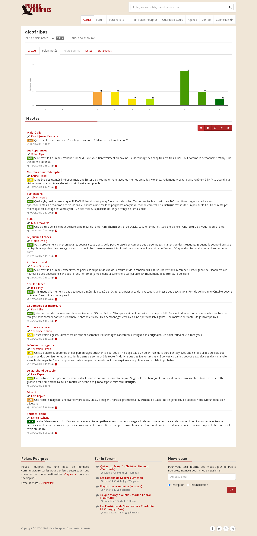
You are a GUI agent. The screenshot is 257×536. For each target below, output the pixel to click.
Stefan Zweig (39, 241)
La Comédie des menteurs (44, 305)
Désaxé (31, 392)
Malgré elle (34, 132)
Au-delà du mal (37, 262)
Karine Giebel (39, 176)
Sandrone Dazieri (41, 331)
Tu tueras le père (38, 327)
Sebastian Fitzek (41, 349)
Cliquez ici (70, 474)
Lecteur (32, 50)
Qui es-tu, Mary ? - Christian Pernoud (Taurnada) (124, 468)
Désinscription (199, 485)
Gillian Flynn (38, 154)
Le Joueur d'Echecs (39, 237)
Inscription (178, 485)
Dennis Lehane (40, 417)
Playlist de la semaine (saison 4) (121, 486)
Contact (206, 19)
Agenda (192, 19)
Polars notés (49, 50)
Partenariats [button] (116, 19)
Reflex (31, 219)
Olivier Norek (39, 197)
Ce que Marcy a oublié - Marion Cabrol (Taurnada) (125, 496)
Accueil (87, 19)
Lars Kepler (38, 374)
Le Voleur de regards (40, 345)
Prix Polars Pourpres (145, 19)
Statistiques (105, 50)
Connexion (223, 19)
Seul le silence (36, 284)
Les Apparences (37, 150)
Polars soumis (71, 50)
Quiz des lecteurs (172, 19)
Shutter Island (36, 414)
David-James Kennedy (44, 136)
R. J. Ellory (37, 288)
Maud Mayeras (40, 223)
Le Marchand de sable (41, 370)
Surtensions (35, 193)
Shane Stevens (40, 266)
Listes (88, 50)
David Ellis (37, 309)
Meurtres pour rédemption (44, 172)
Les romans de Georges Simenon (121, 478)
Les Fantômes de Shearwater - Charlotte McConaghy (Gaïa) (127, 507)
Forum (100, 19)
